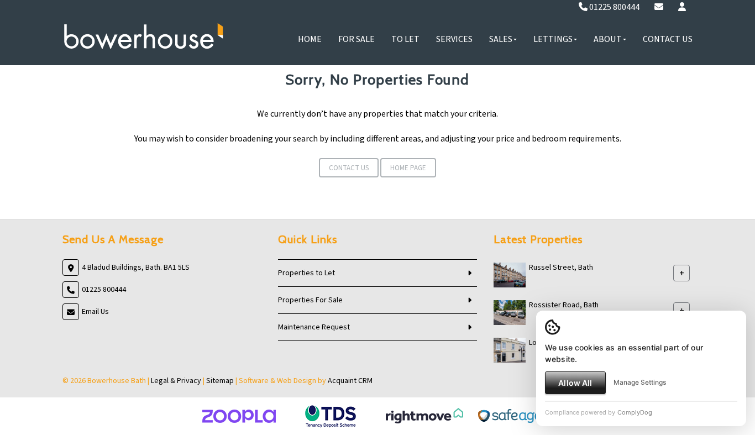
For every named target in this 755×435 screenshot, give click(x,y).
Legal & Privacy (176, 380)
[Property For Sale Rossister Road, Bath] (510, 312)
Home (310, 39)
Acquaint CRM (350, 380)
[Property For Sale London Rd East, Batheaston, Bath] (510, 349)
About (608, 39)
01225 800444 (613, 7)
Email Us (95, 311)
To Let (405, 39)
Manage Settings (640, 382)
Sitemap (220, 380)
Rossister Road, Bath (564, 305)
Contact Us (668, 39)
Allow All (575, 382)
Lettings (553, 39)
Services (454, 39)
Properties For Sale (310, 300)
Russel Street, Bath (561, 267)
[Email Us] (658, 7)
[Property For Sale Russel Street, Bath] (510, 274)
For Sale (356, 39)
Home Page (408, 168)
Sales (500, 39)
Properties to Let (306, 273)
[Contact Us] (682, 7)
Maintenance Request (314, 327)
